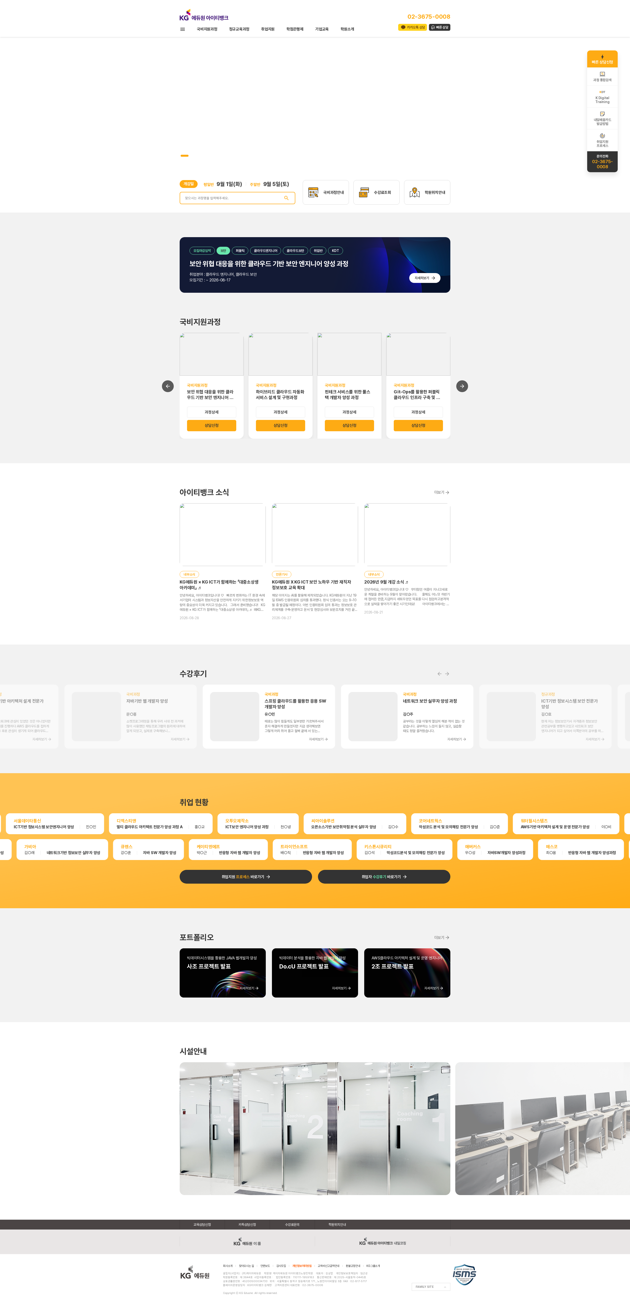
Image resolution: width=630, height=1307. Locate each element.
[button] (182, 156)
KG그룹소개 (373, 1266)
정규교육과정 (239, 29)
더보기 (439, 492)
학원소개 (347, 29)
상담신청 (212, 425)
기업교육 (322, 29)
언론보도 (265, 1266)
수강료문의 (292, 1225)
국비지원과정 (207, 29)
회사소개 (228, 1266)
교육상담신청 (202, 1225)
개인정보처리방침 (302, 1266)
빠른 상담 (442, 27)
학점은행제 (294, 29)
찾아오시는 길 (246, 1266)
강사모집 (281, 1266)
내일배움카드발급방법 (602, 122)
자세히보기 (422, 278)
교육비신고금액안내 (328, 1266)
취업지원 (268, 29)
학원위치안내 (337, 1225)
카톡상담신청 (247, 1225)
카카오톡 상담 (416, 27)
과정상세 (212, 412)
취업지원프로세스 (602, 144)
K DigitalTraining (602, 100)
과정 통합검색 (602, 80)
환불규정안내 (353, 1266)
